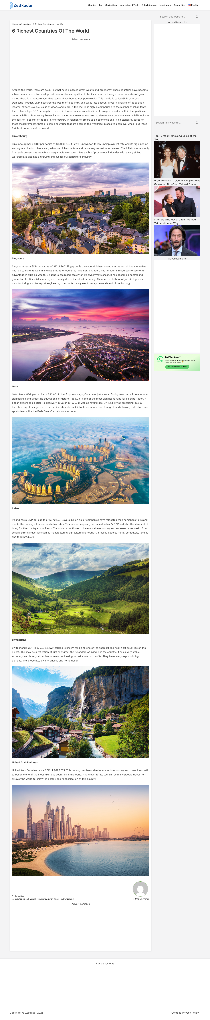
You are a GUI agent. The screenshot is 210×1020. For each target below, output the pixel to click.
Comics (92, 5)
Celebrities (179, 5)
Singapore (57, 899)
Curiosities (111, 5)
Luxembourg (35, 899)
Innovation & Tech (129, 5)
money (44, 899)
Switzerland (68, 899)
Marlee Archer (142, 899)
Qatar (50, 899)
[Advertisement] (80, 62)
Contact (176, 1012)
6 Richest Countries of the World (49, 24)
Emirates (18, 899)
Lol (100, 5)
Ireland (26, 899)
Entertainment (149, 5)
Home (15, 24)
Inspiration (165, 5)
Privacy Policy (190, 1012)
